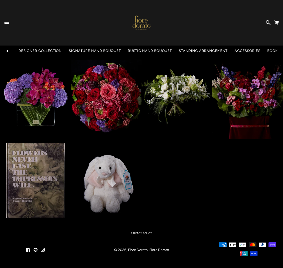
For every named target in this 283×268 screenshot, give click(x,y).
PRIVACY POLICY (141, 233)
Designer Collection (40, 51)
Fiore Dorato (138, 250)
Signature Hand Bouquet (95, 51)
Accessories (247, 51)
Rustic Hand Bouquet (150, 51)
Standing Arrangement (203, 51)
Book (272, 51)
